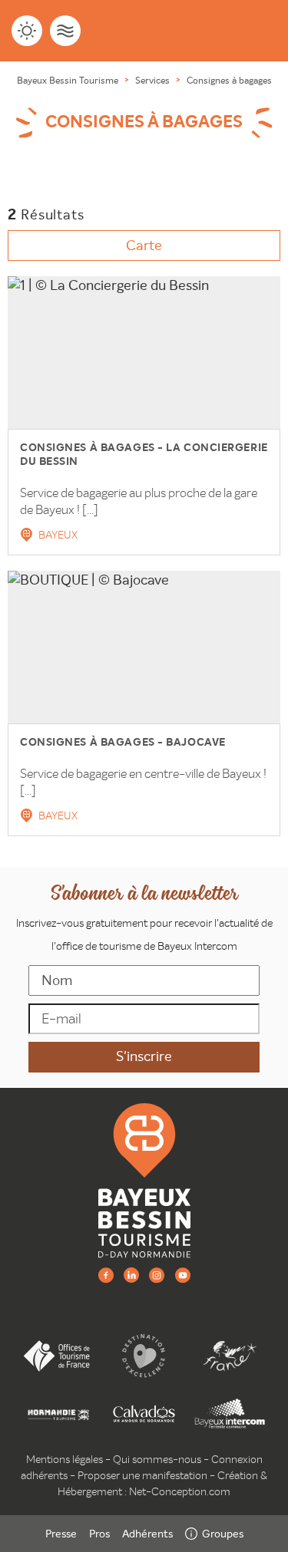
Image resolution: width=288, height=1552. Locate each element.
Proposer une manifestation (142, 1475)
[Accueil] (144, 1179)
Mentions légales (64, 1459)
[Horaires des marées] (65, 30)
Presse (61, 1533)
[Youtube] (182, 1274)
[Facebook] (106, 1274)
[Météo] (27, 30)
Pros (99, 1533)
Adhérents (147, 1533)
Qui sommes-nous (157, 1459)
